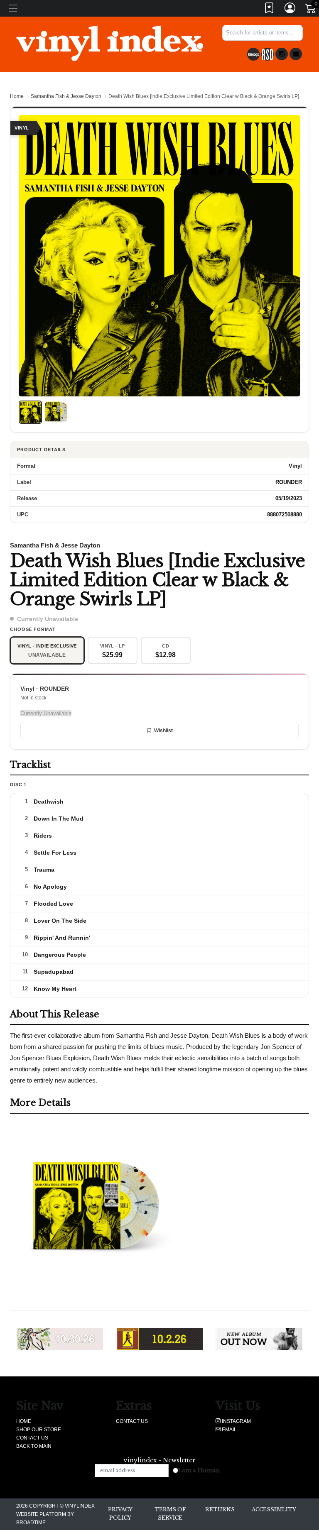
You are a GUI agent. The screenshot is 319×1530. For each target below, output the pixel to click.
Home (17, 96)
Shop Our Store (38, 1429)
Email (229, 1429)
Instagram (236, 1421)
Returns (220, 1509)
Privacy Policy (120, 1513)
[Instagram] (282, 54)
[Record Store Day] (267, 54)
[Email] (296, 54)
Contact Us (32, 1438)
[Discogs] (253, 54)
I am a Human (199, 1470)
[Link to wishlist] (269, 10)
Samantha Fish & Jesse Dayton (66, 96)
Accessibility (274, 1509)
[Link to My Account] (290, 10)
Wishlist (163, 730)
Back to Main (34, 1446)
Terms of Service (170, 1513)
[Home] (109, 43)
